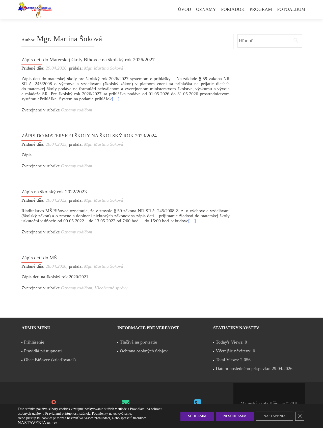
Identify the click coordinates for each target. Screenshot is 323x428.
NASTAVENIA (274, 416)
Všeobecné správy (111, 287)
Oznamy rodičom (76, 109)
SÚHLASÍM (197, 416)
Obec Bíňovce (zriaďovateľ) (50, 359)
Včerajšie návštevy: (234, 350)
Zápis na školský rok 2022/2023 (54, 191)
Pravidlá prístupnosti (43, 350)
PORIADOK (233, 9)
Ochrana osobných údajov (144, 350)
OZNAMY (206, 9)
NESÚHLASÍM (234, 416)
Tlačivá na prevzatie (138, 342)
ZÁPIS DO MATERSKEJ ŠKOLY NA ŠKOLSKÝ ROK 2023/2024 (89, 135)
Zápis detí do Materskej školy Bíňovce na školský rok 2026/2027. (88, 59)
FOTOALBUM (291, 9)
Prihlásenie (34, 342)
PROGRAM (261, 9)
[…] (115, 98)
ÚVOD (184, 9)
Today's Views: (230, 342)
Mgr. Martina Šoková (103, 68)
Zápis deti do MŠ (39, 257)
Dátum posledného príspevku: (244, 368)
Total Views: (228, 359)
